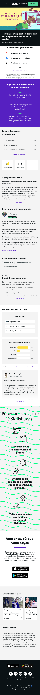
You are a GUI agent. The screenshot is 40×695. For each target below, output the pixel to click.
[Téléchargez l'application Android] (27, 666)
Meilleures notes (7, 366)
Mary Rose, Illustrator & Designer (12, 42)
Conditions (20, 680)
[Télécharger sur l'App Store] (20, 569)
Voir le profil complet (9, 250)
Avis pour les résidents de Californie (20, 688)
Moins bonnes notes (18, 366)
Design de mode (8, 262)
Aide (22, 678)
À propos (6, 678)
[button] (3, 4)
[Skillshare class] (13, 602)
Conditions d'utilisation (28, 74)
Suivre (17, 213)
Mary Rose (13, 213)
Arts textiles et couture (10, 266)
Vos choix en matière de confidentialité (18, 686)
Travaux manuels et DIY (24, 262)
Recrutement (15, 678)
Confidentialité (29, 678)
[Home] (15, 3)
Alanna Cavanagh (15, 374)
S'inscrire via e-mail (20, 71)
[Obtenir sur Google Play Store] (20, 575)
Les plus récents (29, 366)
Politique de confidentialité (13, 75)
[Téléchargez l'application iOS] (13, 666)
